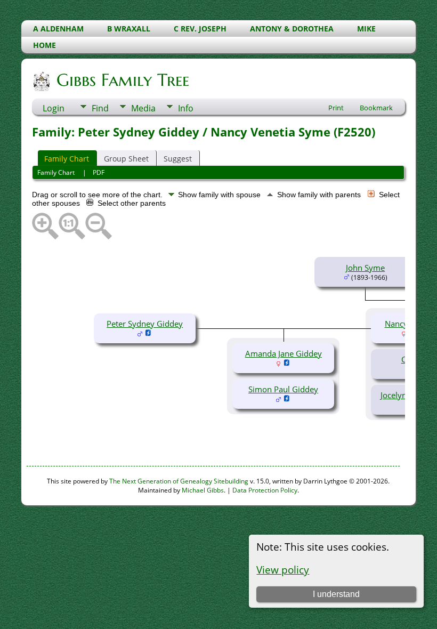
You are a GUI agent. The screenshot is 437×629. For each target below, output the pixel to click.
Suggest (178, 159)
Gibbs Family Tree (122, 80)
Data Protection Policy (264, 490)
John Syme (365, 267)
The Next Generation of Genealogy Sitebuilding (178, 481)
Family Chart (66, 159)
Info (185, 108)
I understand (336, 594)
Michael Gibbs (203, 490)
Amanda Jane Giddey (283, 353)
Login (53, 108)
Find (100, 108)
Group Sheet (126, 159)
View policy (282, 569)
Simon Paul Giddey (283, 389)
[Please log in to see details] (148, 333)
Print (336, 107)
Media (143, 108)
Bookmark (376, 107)
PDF (98, 172)
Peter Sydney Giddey (145, 323)
